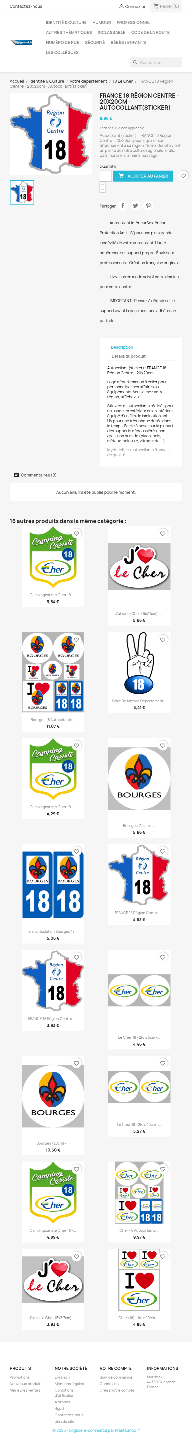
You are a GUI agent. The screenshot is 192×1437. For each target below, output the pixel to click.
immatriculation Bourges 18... (53, 931)
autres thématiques (69, 32)
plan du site (64, 1421)
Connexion (109, 1383)
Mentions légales (69, 1383)
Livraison (62, 1377)
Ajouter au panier (143, 176)
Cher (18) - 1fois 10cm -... (139, 1317)
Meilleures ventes (25, 1390)
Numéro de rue (62, 42)
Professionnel (133, 22)
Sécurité (95, 42)
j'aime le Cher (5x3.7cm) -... (53, 1317)
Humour (101, 22)
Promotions (20, 1377)
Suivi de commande (116, 1377)
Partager (123, 206)
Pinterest (148, 206)
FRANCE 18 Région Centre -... (139, 912)
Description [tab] (122, 347)
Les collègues (62, 52)
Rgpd (59, 1408)
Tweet (135, 206)
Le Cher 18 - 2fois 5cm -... (139, 1037)
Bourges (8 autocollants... (53, 719)
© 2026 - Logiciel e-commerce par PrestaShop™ (96, 1430)
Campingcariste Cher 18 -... (53, 594)
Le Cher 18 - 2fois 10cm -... (139, 1124)
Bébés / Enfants (128, 42)
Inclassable (112, 32)
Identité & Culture (66, 22)
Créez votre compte (117, 1390)
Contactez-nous (26, 6)
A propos (62, 1402)
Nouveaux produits (26, 1383)
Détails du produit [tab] (129, 356)
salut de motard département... (139, 701)
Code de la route (150, 32)
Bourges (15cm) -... (139, 825)
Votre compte (116, 1368)
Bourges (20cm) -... (53, 1143)
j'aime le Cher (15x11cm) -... (139, 613)
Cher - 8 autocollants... (139, 1230)
